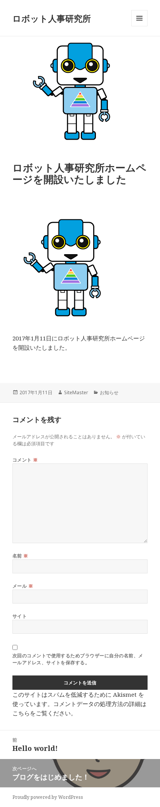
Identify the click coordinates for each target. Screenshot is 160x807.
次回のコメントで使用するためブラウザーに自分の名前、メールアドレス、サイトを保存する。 (77, 659)
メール (22, 586)
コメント (25, 460)
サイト (19, 616)
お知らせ (109, 392)
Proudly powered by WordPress (47, 797)
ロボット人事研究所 (51, 18)
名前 (20, 555)
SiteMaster (76, 392)
